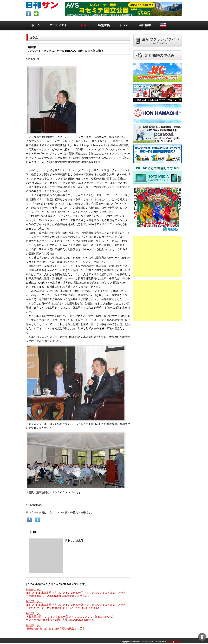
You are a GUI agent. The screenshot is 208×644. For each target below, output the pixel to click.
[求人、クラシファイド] (157, 48)
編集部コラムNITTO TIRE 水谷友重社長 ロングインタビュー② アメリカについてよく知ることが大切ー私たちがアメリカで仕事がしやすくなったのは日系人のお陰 (77, 604)
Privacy (177, 642)
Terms (170, 642)
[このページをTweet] (37, 522)
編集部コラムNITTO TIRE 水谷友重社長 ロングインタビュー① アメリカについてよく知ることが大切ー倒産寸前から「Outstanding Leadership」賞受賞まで (77, 592)
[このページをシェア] (29, 522)
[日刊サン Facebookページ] (29, 15)
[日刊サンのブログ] (36, 15)
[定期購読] (157, 61)
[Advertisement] (157, 256)
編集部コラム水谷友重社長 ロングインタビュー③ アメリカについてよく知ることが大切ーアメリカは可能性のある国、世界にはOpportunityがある (69, 616)
